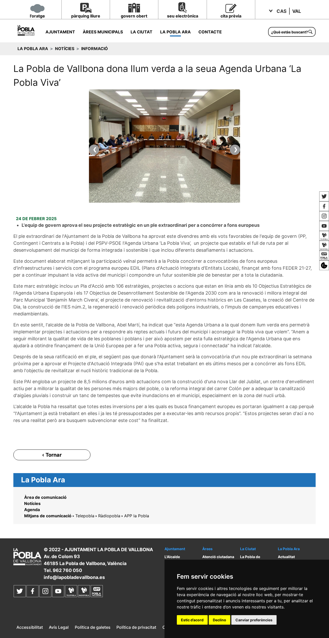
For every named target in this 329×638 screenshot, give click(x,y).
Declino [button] (219, 620)
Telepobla (84, 515)
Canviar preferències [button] (253, 620)
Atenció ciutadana (218, 557)
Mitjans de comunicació (47, 515)
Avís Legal (59, 627)
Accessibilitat (29, 627)
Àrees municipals (103, 31)
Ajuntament (60, 31)
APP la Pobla (136, 515)
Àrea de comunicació (45, 497)
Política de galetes (93, 627)
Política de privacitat (136, 627)
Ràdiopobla (109, 515)
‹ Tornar (52, 455)
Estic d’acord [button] (192, 620)
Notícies (64, 48)
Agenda (32, 509)
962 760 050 (67, 570)
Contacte (210, 31)
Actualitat (286, 557)
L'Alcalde (172, 557)
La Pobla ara (175, 31)
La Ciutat (141, 31)
